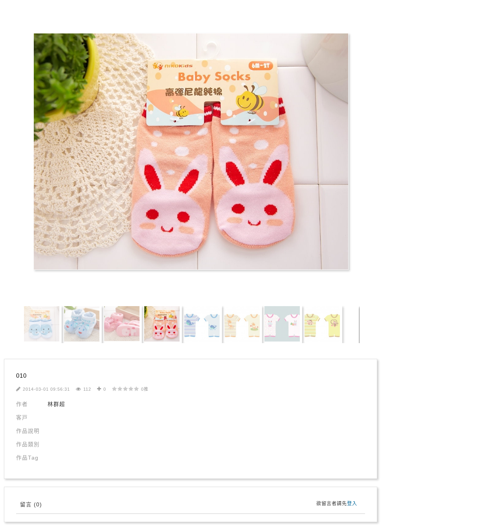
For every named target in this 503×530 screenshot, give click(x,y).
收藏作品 (149, 285)
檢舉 (245, 285)
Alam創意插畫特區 (35, 16)
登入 (352, 503)
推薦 (185, 285)
